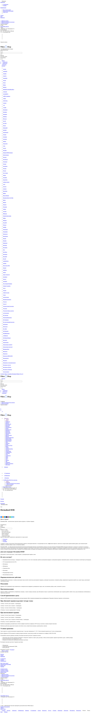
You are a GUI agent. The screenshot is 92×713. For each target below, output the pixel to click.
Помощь (2, 666)
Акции (2, 655)
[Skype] (12, 517)
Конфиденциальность (5, 706)
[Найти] (2, 59)
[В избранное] (1, 513)
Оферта (2, 707)
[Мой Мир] (5, 517)
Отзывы (4, 5)
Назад (7, 419)
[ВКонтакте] (1, 517)
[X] (6, 517)
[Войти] (1, 407)
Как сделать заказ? (7, 9)
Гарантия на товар (4, 671)
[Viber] (8, 517)
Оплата (4, 540)
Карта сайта (3, 709)
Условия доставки (4, 670)
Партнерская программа (8, 10)
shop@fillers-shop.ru (5, 26)
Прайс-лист (5, 12)
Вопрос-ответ (3, 672)
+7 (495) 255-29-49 (4, 23)
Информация (3, 660)
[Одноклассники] (3, 517)
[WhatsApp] (10, 517)
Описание (5, 539)
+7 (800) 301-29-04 (4, 20)
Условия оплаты (4, 668)
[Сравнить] (1, 514)
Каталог (2, 654)
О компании (5, 4)
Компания (3, 656)
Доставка (5, 541)
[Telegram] (13, 517)
